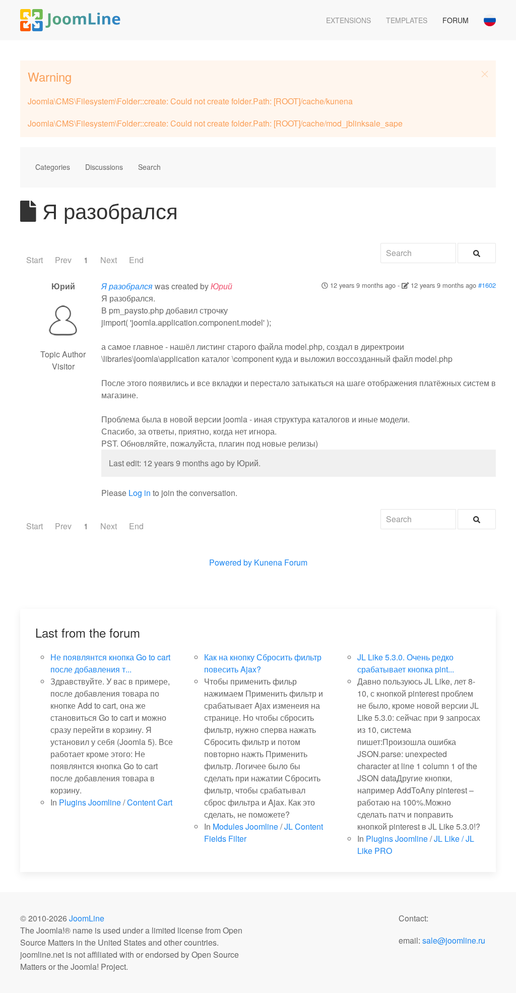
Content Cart (149, 802)
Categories (52, 167)
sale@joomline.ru (453, 940)
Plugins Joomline (90, 802)
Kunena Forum (280, 562)
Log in (139, 493)
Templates (406, 20)
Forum (455, 20)
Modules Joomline (245, 826)
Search (149, 167)
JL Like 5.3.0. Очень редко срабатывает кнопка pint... (405, 663)
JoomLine (86, 918)
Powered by (230, 562)
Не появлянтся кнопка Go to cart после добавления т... (110, 663)
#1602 (487, 285)
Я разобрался (127, 286)
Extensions (348, 20)
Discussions (104, 167)
